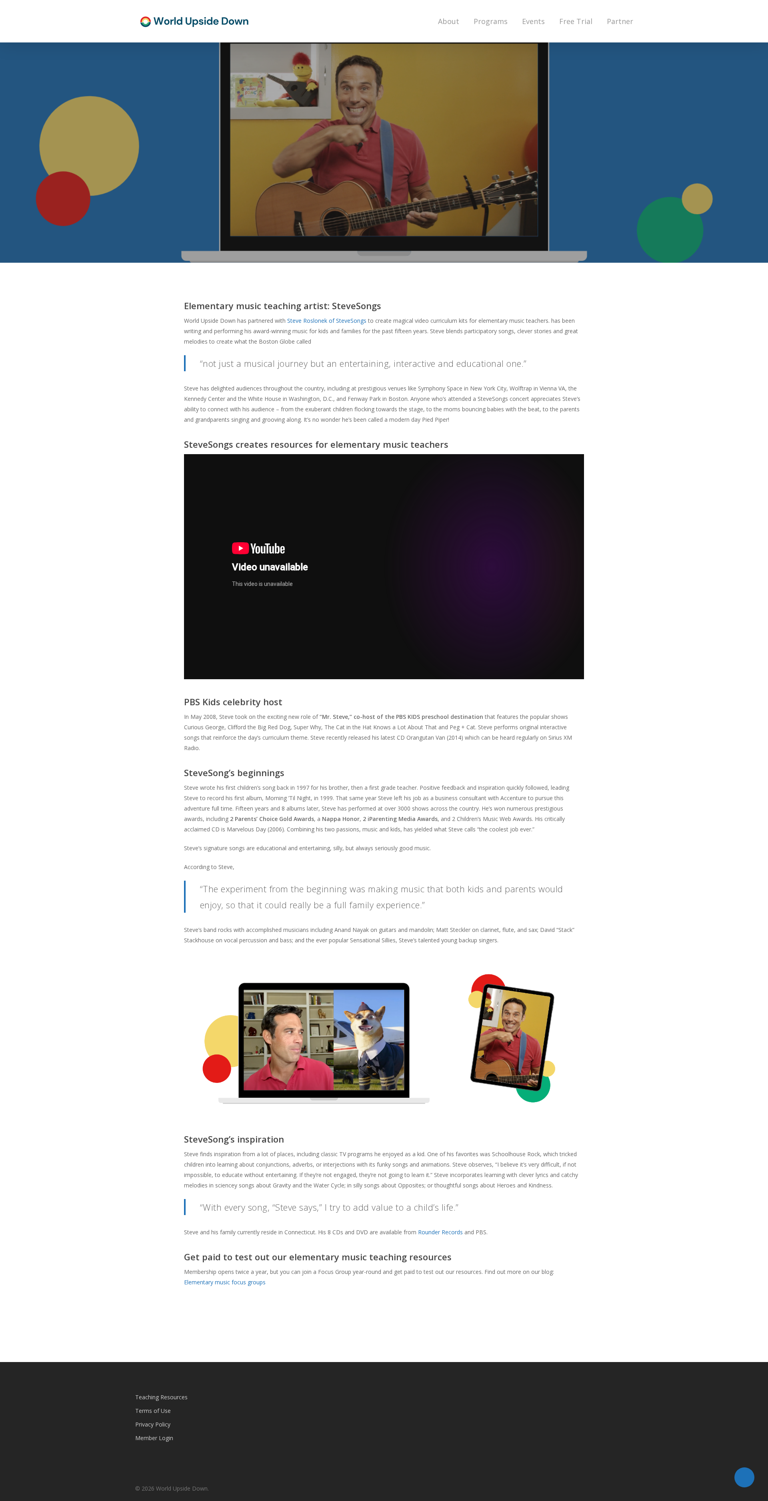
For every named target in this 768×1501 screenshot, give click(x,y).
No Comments (448, 260)
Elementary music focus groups (225, 1282)
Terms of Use (153, 1410)
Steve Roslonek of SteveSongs (326, 320)
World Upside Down (327, 260)
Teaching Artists (384, 178)
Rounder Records (440, 1232)
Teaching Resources (161, 1397)
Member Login (154, 1438)
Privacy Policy (152, 1424)
